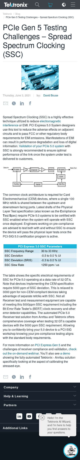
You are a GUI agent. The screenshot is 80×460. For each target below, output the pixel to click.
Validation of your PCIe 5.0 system (41, 146)
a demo (65, 353)
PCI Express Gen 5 (47, 345)
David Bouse (50, 95)
